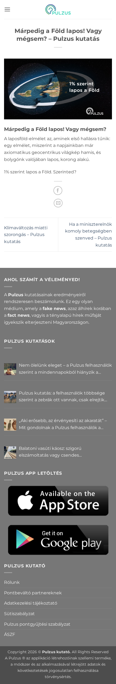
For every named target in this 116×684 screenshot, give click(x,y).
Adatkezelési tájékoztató (30, 603)
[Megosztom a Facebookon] (57, 190)
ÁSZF (9, 634)
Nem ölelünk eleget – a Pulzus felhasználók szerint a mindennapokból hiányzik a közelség (65, 369)
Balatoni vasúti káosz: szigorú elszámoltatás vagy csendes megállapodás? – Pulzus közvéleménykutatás (50, 452)
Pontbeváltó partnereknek (33, 592)
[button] (7, 9)
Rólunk (12, 582)
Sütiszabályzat (19, 613)
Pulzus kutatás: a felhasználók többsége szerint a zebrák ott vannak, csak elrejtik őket (62, 396)
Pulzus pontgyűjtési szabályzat (37, 624)
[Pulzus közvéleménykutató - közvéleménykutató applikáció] (58, 9)
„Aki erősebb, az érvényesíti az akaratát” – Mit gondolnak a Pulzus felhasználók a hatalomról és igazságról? (63, 424)
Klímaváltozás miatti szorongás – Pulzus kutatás (25, 234)
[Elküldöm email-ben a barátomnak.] (58, 203)
